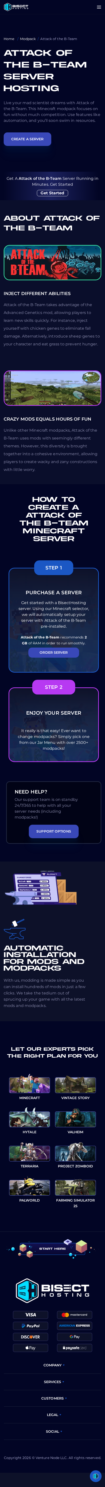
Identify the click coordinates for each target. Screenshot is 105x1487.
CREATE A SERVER (27, 139)
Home (9, 39)
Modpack (28, 39)
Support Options (53, 831)
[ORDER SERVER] (53, 665)
